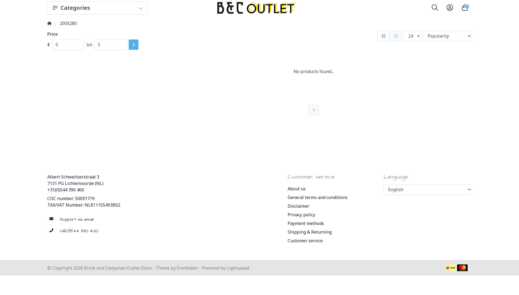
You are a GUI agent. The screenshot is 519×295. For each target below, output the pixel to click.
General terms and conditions (318, 197)
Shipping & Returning (310, 232)
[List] (395, 36)
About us (297, 189)
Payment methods (306, 223)
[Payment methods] (450, 267)
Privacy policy (301, 215)
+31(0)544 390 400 (65, 190)
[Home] (49, 23)
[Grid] (383, 36)
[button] (435, 8)
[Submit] (133, 44)
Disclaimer (299, 206)
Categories (75, 7)
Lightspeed (238, 268)
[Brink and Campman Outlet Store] (255, 8)
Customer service (305, 241)
